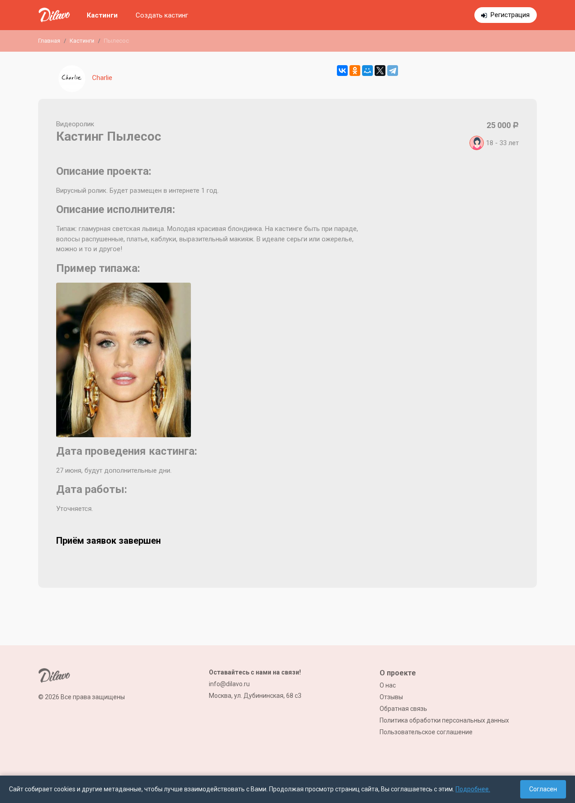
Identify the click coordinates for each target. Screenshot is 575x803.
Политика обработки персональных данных (444, 720)
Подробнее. (473, 789)
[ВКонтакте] (342, 70)
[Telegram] (392, 70)
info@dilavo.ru (229, 684)
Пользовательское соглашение (426, 732)
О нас (388, 685)
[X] (380, 70)
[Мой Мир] (367, 70)
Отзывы (391, 697)
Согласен (543, 789)
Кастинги (102, 15)
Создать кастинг (162, 15)
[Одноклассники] (354, 70)
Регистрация (510, 15)
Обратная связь (403, 708)
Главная (49, 40)
